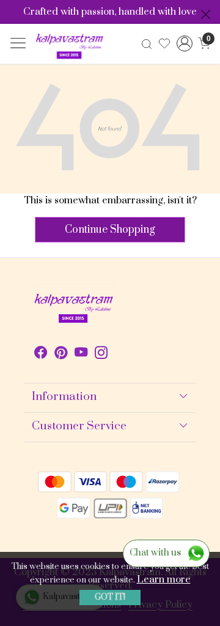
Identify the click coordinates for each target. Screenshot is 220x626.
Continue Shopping (110, 229)
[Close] (205, 14)
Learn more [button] (164, 579)
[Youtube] (81, 354)
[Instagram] (101, 354)
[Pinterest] (61, 354)
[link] (147, 44)
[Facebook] (41, 354)
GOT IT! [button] (110, 597)
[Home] (70, 44)
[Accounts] (185, 43)
